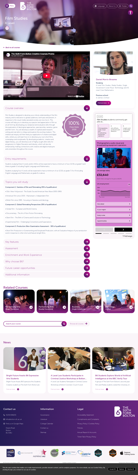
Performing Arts (12, 308)
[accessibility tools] (130, 12)
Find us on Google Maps (14, 423)
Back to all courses (13, 47)
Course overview (14, 108)
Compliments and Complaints (88, 419)
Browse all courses (77, 324)
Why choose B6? (14, 261)
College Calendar (46, 423)
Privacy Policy (82, 423)
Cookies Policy (94, 423)
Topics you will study (16, 182)
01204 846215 (11, 415)
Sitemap (43, 432)
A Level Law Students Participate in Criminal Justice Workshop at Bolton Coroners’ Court (68, 378)
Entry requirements (15, 158)
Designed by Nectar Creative (127, 462)
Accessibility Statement (85, 415)
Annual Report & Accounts (86, 432)
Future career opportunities (20, 268)
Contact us (44, 428)
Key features (12, 242)
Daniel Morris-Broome (106, 79)
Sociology (109, 308)
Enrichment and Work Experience (23, 255)
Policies (80, 428)
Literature (43, 419)
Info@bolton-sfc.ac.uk (14, 419)
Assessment (11, 248)
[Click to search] (64, 323)
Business (78, 308)
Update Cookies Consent (69, 462)
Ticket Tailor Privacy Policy (86, 437)
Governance (44, 415)
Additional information (17, 274)
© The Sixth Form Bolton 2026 (11, 462)
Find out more (102, 103)
